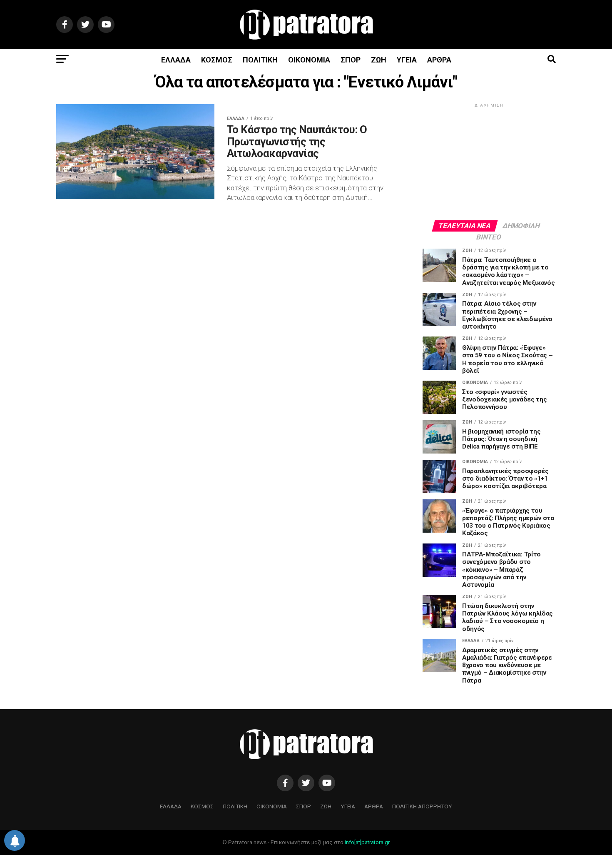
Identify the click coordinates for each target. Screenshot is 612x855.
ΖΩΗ (378, 59)
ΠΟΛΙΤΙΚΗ (260, 59)
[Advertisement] (489, 161)
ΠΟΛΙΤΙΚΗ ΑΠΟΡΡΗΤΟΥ (422, 806)
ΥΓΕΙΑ (407, 59)
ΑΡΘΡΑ (439, 59)
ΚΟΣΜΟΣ (216, 59)
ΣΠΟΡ (351, 59)
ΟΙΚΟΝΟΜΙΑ (309, 59)
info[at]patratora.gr (367, 842)
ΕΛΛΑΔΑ (176, 59)
